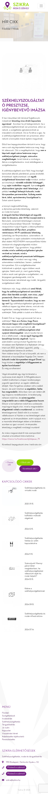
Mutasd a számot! (16, 767)
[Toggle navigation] (41, 5)
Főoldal (6, 29)
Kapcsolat (6, 731)
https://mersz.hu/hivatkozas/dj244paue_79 (21, 439)
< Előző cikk (25, 462)
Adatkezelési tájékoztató (13, 736)
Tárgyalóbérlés (8, 725)
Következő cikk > (30, 469)
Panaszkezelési (8, 739)
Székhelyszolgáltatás (11, 722)
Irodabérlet (7, 719)
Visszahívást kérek (10, 733)
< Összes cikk (9, 463)
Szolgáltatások (8, 716)
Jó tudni (5, 728)
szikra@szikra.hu (13, 780)
